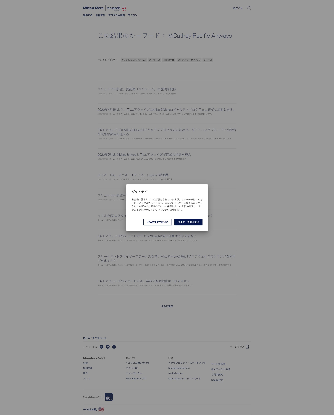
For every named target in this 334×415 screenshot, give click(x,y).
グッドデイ (140, 192)
